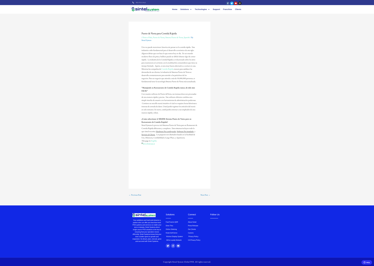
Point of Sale (147, 37)
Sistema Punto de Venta (174, 37)
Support (216, 9)
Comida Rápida (167, 69)
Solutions (184, 9)
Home (174, 9)
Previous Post (135, 195)
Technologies (201, 9)
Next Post (205, 195)
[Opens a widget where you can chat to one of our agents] (366, 262)
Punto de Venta (159, 37)
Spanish (187, 37)
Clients (238, 9)
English (154, 140)
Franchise (227, 9)
